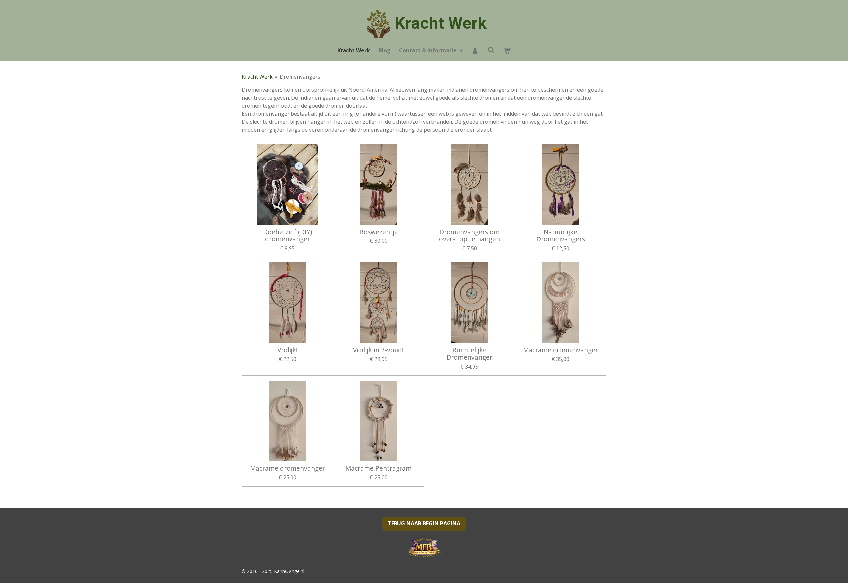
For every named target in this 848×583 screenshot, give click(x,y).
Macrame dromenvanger (560, 350)
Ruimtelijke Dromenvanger (469, 353)
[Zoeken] (491, 50)
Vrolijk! (287, 350)
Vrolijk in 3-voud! (378, 350)
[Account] (475, 50)
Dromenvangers (300, 76)
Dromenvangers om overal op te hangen (469, 235)
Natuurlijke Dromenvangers (560, 235)
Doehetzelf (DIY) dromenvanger (287, 235)
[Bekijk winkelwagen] (507, 50)
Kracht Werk (441, 23)
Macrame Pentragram (378, 468)
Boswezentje (378, 232)
